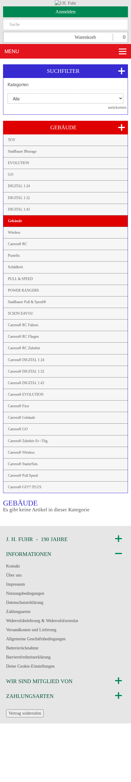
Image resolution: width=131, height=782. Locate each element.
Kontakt (13, 566)
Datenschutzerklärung (24, 602)
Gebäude (15, 221)
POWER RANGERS (23, 290)
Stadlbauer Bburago (22, 151)
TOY (12, 140)
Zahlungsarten (18, 611)
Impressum (15, 584)
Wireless (14, 232)
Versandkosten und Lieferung (31, 630)
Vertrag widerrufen (25, 713)
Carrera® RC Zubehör (24, 348)
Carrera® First (18, 406)
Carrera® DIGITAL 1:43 (26, 383)
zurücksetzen (117, 107)
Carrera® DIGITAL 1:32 (26, 371)
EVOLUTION (18, 163)
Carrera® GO (18, 429)
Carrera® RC (17, 244)
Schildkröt (15, 267)
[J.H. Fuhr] (65, 3)
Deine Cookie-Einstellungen (30, 666)
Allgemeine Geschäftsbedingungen (36, 639)
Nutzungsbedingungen (25, 593)
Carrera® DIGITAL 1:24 (26, 360)
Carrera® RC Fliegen (23, 336)
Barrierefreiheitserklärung (28, 657)
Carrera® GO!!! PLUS (24, 487)
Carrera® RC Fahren (23, 325)
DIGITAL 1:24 (19, 186)
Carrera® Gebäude (21, 417)
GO (10, 174)
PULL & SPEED (20, 279)
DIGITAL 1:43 (19, 209)
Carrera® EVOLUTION (26, 394)
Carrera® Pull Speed (23, 475)
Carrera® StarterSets (23, 464)
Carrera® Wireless (21, 452)
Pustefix (14, 255)
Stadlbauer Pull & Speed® (27, 302)
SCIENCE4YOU (20, 313)
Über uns (14, 575)
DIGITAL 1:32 (19, 198)
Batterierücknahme (22, 648)
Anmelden (65, 11)
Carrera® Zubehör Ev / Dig (28, 441)
